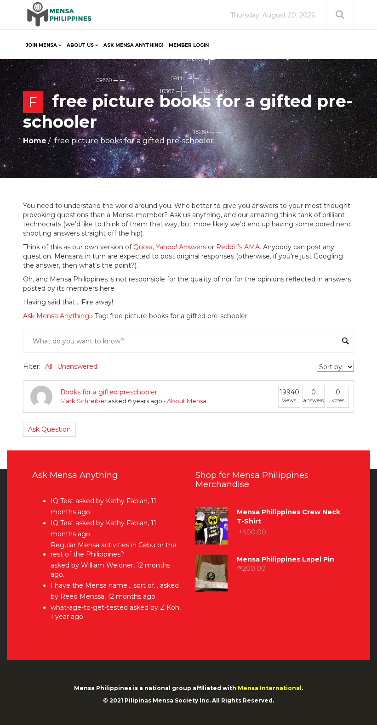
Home (34, 140)
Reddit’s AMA (238, 247)
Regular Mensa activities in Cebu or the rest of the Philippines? (114, 549)
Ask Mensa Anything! (133, 45)
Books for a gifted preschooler (108, 392)
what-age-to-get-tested (89, 607)
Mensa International (270, 688)
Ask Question (49, 429)
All (48, 366)
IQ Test (62, 501)
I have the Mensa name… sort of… (104, 585)
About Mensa (186, 401)
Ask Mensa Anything (56, 316)
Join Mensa (41, 45)
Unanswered (77, 366)
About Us (80, 45)
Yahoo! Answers (181, 247)
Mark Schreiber (83, 401)
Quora (143, 247)
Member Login (189, 45)
